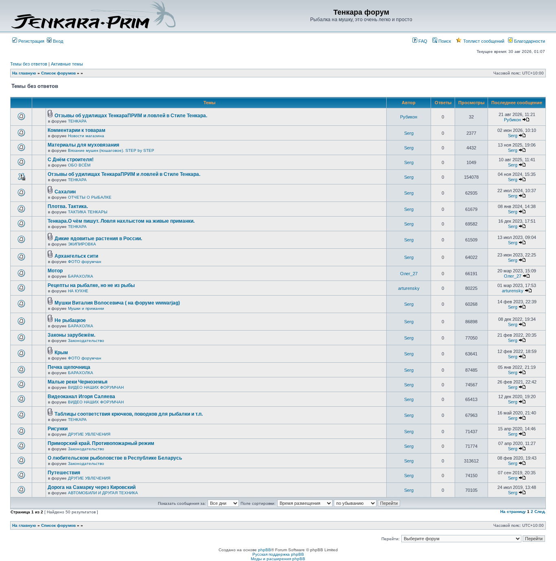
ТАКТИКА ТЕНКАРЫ (87, 212)
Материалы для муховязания (83, 145)
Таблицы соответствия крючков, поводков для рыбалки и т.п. (129, 414)
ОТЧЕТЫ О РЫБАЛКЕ (90, 197)
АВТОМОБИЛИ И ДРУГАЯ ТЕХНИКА (103, 493)
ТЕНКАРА (77, 121)
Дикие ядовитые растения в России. (98, 238)
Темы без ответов (28, 63)
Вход (57, 41)
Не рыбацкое (70, 320)
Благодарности (529, 41)
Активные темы (67, 63)
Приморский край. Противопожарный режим (101, 443)
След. (540, 511)
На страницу (513, 511)
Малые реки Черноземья (77, 382)
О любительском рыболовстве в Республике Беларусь (115, 458)
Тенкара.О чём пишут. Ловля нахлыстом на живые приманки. (121, 221)
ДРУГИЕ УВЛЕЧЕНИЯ (89, 434)
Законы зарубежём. (71, 335)
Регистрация (30, 41)
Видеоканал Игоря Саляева (81, 396)
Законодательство (86, 340)
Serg (409, 133)
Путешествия (64, 473)
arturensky (409, 288)
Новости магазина (86, 136)
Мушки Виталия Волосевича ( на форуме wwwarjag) (117, 303)
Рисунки (58, 429)
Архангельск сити (76, 256)
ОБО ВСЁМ (79, 165)
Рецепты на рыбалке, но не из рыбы (91, 285)
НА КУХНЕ (78, 291)
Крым (61, 352)
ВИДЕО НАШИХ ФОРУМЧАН (96, 387)
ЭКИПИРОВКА (82, 244)
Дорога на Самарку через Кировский (92, 487)
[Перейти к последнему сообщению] (526, 119)
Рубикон (408, 116)
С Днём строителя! (71, 159)
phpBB (264, 550)
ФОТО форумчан (84, 261)
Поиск (444, 41)
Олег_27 (409, 273)
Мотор (55, 271)
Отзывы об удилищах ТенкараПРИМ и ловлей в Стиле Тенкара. (131, 115)
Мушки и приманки (86, 308)
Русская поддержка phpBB (278, 554)
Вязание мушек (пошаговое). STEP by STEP (111, 150)
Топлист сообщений (483, 41)
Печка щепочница (69, 367)
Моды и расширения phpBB (278, 559)
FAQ (422, 41)
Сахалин (65, 192)
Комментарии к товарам (76, 130)
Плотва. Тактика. (68, 206)
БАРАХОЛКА (80, 276)
